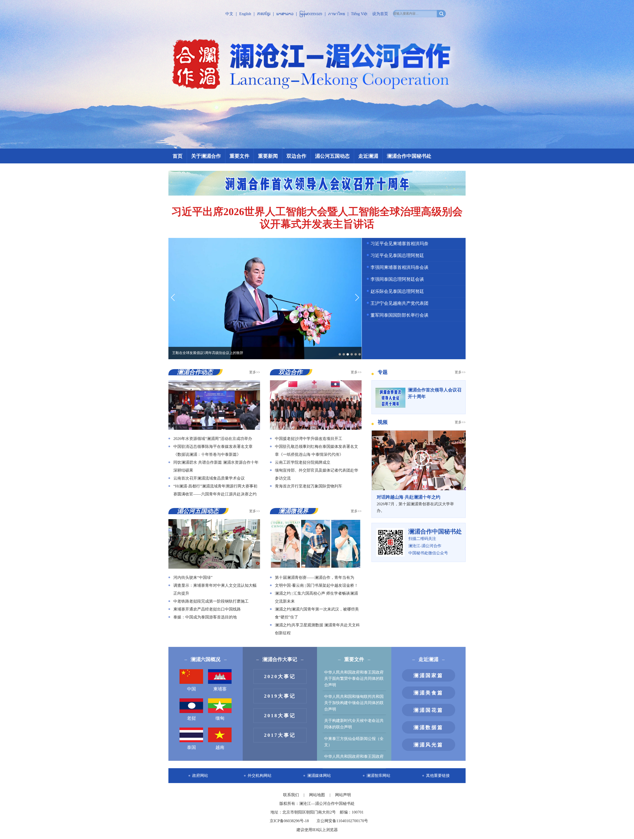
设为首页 (380, 14)
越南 (219, 747)
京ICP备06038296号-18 (289, 821)
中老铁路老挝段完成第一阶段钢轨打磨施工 (211, 601)
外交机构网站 (259, 775)
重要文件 (239, 156)
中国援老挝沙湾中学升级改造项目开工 (308, 438)
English (245, 14)
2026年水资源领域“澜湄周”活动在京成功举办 (212, 438)
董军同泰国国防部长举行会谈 (399, 315)
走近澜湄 (368, 156)
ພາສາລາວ (284, 14)
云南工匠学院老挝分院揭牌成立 (302, 462)
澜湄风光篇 (428, 744)
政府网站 (200, 775)
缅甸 (219, 718)
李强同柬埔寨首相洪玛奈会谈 (399, 267)
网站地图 (317, 795)
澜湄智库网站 (378, 775)
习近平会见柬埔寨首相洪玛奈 (399, 243)
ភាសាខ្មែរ (263, 14)
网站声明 (343, 795)
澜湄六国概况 (205, 659)
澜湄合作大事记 (280, 659)
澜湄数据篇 (428, 727)
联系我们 (291, 795)
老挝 (191, 718)
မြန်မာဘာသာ (310, 14)
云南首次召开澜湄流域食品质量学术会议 (209, 478)
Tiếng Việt (359, 14)
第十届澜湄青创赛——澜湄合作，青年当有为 (314, 577)
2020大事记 (280, 676)
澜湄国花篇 (428, 710)
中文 (229, 14)
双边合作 (296, 156)
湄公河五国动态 (332, 156)
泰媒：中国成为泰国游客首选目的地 (205, 617)
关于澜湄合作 (206, 156)
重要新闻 (268, 156)
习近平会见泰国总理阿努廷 (397, 255)
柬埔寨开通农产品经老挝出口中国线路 (207, 609)
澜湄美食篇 (428, 692)
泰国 (191, 747)
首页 (178, 156)
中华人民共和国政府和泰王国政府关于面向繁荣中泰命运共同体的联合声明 (354, 678)
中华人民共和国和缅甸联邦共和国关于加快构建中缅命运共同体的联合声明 (354, 702)
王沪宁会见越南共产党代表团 (399, 303)
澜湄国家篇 (428, 675)
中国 (191, 688)
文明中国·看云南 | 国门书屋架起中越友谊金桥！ (316, 585)
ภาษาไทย (336, 14)
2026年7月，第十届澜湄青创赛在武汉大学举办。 (415, 504)
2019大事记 (280, 696)
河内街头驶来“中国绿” (192, 577)
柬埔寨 (220, 688)
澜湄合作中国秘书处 (409, 156)
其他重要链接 (438, 775)
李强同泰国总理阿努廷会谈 (397, 279)
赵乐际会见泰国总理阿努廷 (397, 291)
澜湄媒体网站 (319, 775)
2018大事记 (280, 715)
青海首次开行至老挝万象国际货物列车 (308, 486)
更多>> (254, 372)
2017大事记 (280, 735)
